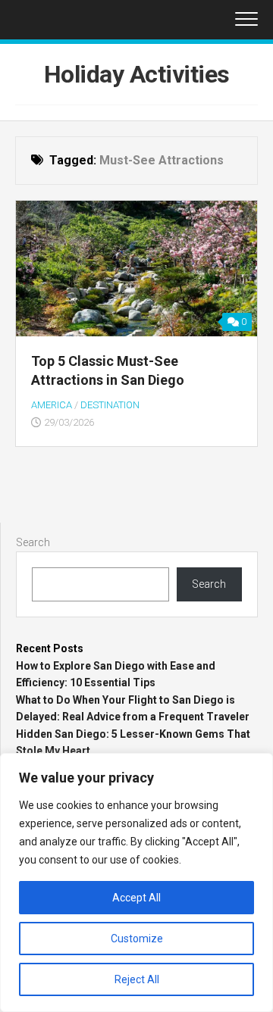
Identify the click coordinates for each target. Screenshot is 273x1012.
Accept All (136, 898)
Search (33, 542)
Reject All (137, 979)
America (51, 405)
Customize (137, 938)
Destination (110, 405)
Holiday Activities (137, 74)
